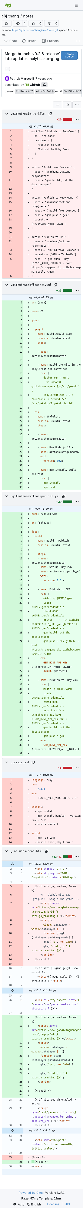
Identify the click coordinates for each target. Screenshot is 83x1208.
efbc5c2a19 (44, 91)
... (7, 68)
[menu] (76, 105)
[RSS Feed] (6, 23)
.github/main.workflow (28, 113)
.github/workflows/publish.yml (35, 496)
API (67, 1204)
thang (13, 16)
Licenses (53, 1204)
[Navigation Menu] (76, 5)
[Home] (8, 5)
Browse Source (69, 55)
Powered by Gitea (31, 1192)
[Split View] (67, 105)
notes (28, 16)
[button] (18, 23)
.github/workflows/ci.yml (31, 284)
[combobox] (57, 105)
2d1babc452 (24, 91)
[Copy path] (50, 114)
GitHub (35, 84)
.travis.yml (20, 762)
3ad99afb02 (72, 91)
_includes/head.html (27, 851)
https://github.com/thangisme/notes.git (35, 30)
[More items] (77, 41)
